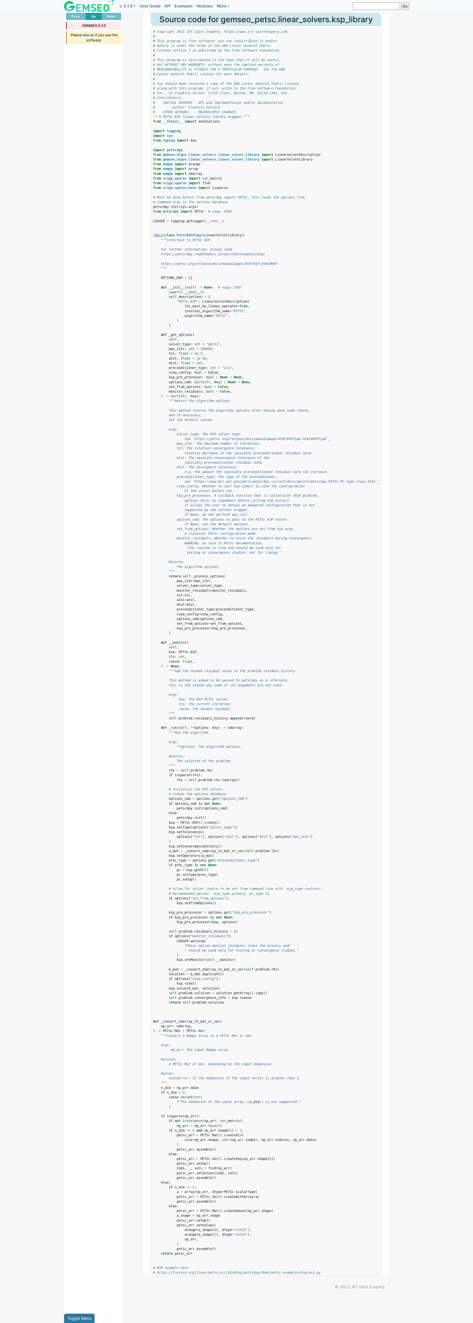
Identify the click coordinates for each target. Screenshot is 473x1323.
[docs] (159, 235)
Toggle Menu (79, 1318)
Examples (183, 5)
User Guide (149, 5)
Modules (205, 5)
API (167, 5)
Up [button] (93, 16)
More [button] (221, 5)
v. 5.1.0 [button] (126, 5)
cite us (88, 35)
